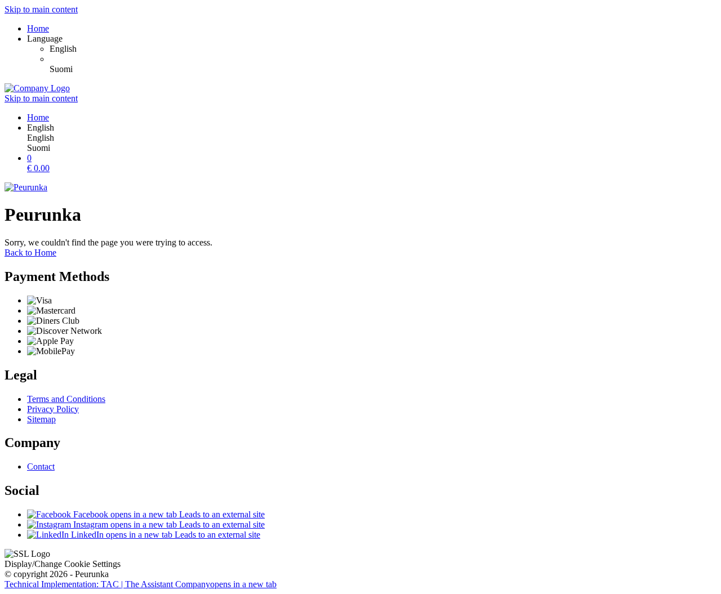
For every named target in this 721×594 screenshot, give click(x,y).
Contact (41, 466)
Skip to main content (41, 9)
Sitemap (41, 419)
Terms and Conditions (66, 399)
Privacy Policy (53, 409)
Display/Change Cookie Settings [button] (63, 564)
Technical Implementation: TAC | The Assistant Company (141, 584)
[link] (383, 49)
